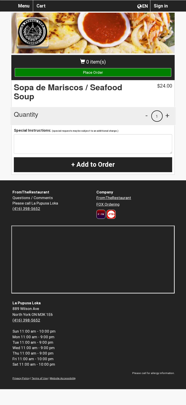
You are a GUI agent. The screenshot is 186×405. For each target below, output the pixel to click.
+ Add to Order (93, 164)
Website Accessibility (63, 378)
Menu (23, 6)
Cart (41, 6)
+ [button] (167, 115)
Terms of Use (40, 378)
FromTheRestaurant (113, 197)
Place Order (93, 72)
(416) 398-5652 (26, 208)
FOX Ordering (108, 204)
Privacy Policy (20, 378)
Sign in (161, 6)
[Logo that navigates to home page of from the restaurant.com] (100, 214)
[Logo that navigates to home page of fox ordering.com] (110, 214)
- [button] (146, 115)
